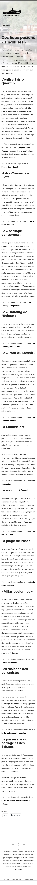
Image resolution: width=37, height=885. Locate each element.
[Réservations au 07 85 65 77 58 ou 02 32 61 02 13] (18, 845)
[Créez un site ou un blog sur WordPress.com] (4, 879)
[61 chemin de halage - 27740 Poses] (13, 845)
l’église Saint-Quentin (10, 167)
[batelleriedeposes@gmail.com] (24, 845)
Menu (8, 25)
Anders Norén (28, 879)
